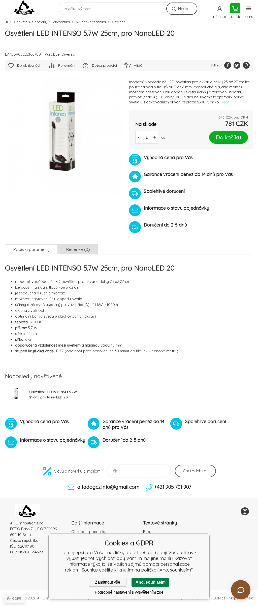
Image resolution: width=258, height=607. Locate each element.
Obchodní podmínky (88, 531)
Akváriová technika (91, 22)
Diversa (68, 54)
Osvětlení (119, 22)
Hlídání (139, 65)
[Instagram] (245, 511)
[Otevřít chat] (240, 589)
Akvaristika (61, 22)
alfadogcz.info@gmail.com (108, 487)
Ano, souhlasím (151, 582)
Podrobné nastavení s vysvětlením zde (129, 592)
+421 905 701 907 (172, 487)
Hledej (183, 8)
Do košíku (228, 137)
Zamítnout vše (107, 582)
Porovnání (66, 65)
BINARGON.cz (213, 598)
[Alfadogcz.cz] (6, 21)
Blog (147, 531)
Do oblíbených (29, 65)
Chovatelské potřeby (30, 22)
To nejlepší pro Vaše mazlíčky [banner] (27, 7)
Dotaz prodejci (104, 65)
